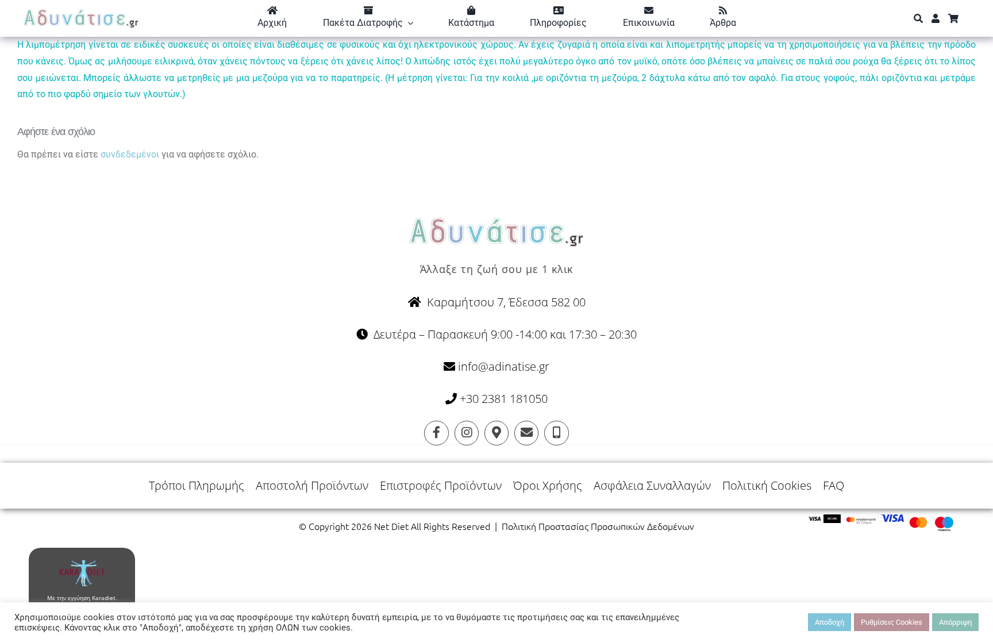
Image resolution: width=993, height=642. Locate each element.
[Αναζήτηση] (918, 18)
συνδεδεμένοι (130, 154)
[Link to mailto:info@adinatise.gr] (526, 433)
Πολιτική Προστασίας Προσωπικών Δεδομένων (598, 526)
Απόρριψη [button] (955, 622)
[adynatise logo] (81, 13)
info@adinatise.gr (502, 366)
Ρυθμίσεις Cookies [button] (891, 622)
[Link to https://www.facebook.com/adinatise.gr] (436, 433)
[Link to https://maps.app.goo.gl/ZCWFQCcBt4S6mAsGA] (496, 433)
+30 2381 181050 (504, 398)
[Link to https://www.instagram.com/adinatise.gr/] (467, 433)
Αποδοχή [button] (829, 622)
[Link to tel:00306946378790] (556, 433)
